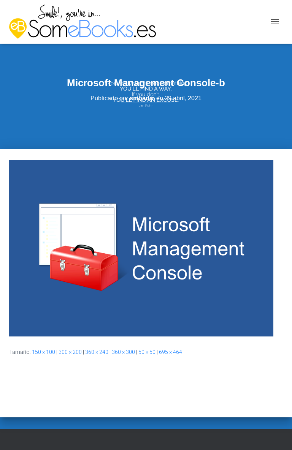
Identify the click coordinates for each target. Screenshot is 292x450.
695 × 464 (170, 352)
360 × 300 (123, 352)
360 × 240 (96, 352)
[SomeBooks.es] (85, 22)
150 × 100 (43, 352)
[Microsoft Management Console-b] (141, 248)
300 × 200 (70, 352)
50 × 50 (147, 352)
